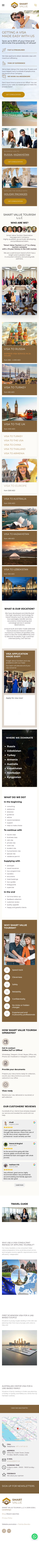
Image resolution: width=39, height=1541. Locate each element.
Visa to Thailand (14, 449)
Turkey (11, 755)
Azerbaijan (13, 772)
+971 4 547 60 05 (22, 1446)
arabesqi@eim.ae (13, 1461)
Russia (8, 154)
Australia (12, 764)
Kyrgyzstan (14, 777)
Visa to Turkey (13, 436)
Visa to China (12, 444)
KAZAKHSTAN (21, 154)
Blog (3, 1514)
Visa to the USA (13, 440)
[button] (35, 1537)
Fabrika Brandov (24, 1524)
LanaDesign (6, 1510)
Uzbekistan (14, 750)
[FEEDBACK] (4, 1475)
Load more (19, 1185)
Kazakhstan (14, 768)
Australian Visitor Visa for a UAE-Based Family (17, 1387)
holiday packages (15, 194)
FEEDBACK (11, 1473)
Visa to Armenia (14, 453)
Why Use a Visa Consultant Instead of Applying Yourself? (18, 1244)
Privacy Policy (7, 1518)
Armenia (12, 759)
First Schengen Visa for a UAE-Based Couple (18, 1316)
